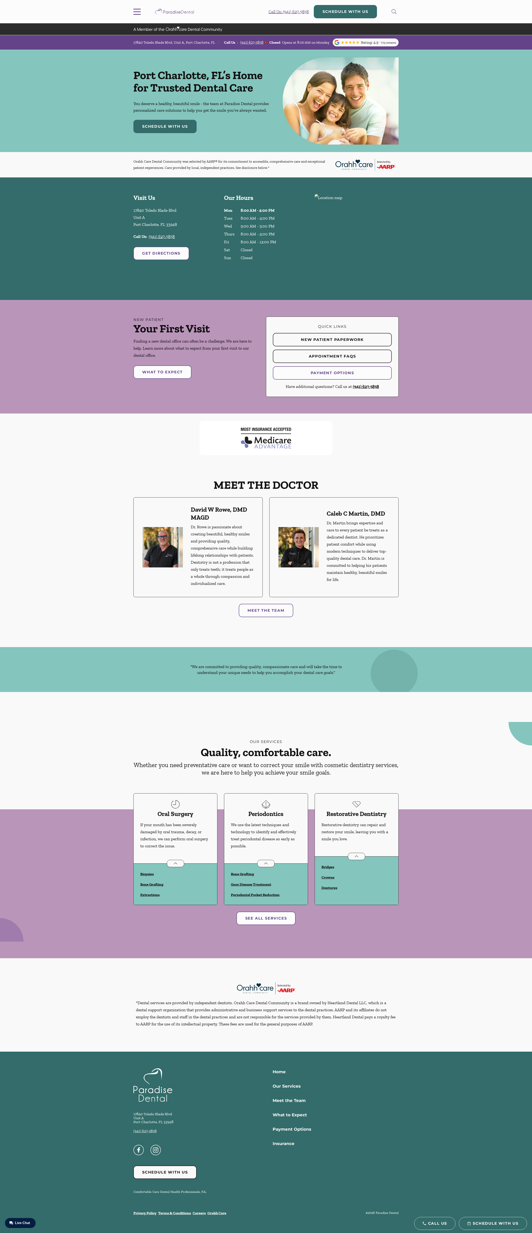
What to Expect (162, 372)
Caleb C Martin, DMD (356, 513)
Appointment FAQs (332, 356)
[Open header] (138, 11)
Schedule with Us (345, 11)
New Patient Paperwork (332, 339)
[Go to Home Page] (174, 12)
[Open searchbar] (394, 11)
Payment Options (332, 373)
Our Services (287, 1086)
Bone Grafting (151, 884)
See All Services (266, 918)
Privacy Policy (144, 1213)
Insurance (283, 1143)
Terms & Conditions (174, 1213)
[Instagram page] (155, 1150)
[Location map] (357, 238)
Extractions (150, 895)
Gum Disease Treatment (251, 884)
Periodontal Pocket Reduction (255, 895)
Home (279, 1071)
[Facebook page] (138, 1150)
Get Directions (161, 253)
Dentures (329, 887)
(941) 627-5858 (252, 42)
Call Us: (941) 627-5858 (288, 11)
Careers (199, 1213)
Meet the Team (266, 610)
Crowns (327, 877)
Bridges (327, 867)
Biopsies (147, 874)
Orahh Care (216, 1213)
